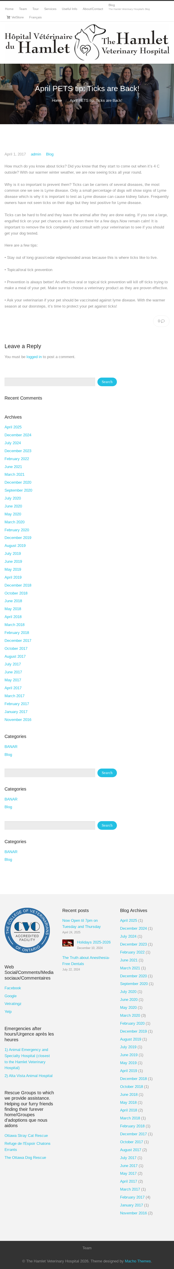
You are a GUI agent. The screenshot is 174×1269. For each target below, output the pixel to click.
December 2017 (18, 640)
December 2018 (18, 585)
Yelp (8, 1011)
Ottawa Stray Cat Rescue (26, 1135)
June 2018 (13, 601)
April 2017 (13, 688)
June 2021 (13, 467)
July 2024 (13, 443)
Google (11, 996)
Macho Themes (138, 1261)
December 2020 (18, 482)
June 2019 (13, 561)
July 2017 (13, 664)
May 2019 (13, 569)
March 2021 (14, 474)
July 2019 (13, 553)
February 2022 (17, 459)
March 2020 (14, 522)
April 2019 (13, 577)
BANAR (11, 747)
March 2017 (14, 696)
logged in (34, 357)
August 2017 (15, 656)
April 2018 (13, 617)
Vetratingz (13, 1004)
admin (36, 154)
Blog (49, 154)
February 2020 (17, 530)
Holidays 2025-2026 (94, 942)
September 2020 (18, 490)
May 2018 (13, 609)
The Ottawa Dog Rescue (25, 1157)
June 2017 (13, 672)
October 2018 (16, 593)
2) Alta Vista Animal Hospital (29, 1076)
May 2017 (13, 680)
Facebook (13, 988)
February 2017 (17, 704)
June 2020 (13, 506)
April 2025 (13, 427)
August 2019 (15, 546)
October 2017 (16, 648)
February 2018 (17, 633)
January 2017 (16, 712)
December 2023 (18, 451)
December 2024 (18, 435)
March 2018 (14, 625)
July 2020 (13, 498)
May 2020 (13, 514)
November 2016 (18, 720)
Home (57, 100)
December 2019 (18, 538)
